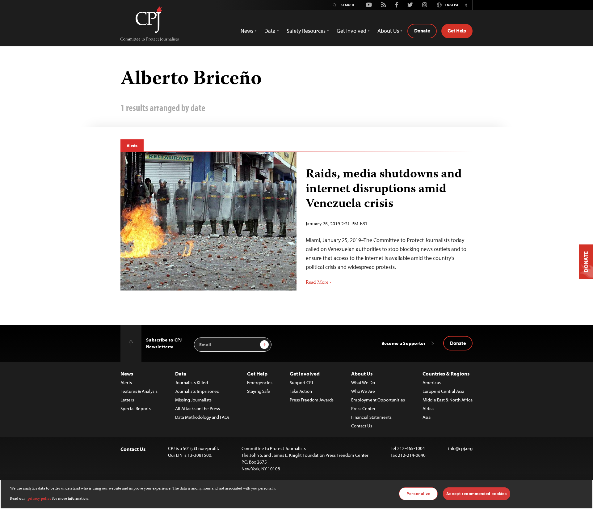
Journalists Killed (191, 382)
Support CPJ (301, 382)
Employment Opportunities (378, 400)
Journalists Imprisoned (197, 391)
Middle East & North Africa (448, 400)
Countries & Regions (446, 373)
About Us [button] (388, 30)
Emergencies (259, 382)
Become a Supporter (403, 343)
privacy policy (39, 498)
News (126, 373)
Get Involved (305, 373)
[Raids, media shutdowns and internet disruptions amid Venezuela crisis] (208, 221)
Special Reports (135, 408)
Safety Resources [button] (306, 30)
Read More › (318, 283)
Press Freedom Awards (312, 400)
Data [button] (269, 30)
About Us (361, 373)
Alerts (132, 145)
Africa (428, 408)
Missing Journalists (193, 400)
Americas (432, 382)
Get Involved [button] (351, 30)
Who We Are (363, 391)
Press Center (363, 408)
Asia (427, 417)
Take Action (301, 391)
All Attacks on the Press (197, 408)
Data (180, 373)
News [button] (247, 30)
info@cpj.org (460, 448)
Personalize (418, 493)
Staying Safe (258, 391)
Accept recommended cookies (476, 493)
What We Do (363, 382)
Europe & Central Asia (443, 391)
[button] (466, 5)
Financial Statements (371, 417)
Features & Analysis (139, 391)
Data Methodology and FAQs (202, 417)
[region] (296, 494)
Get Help (457, 31)
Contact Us (361, 426)
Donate (422, 31)
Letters (127, 400)
